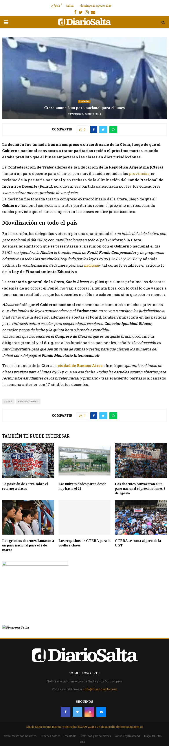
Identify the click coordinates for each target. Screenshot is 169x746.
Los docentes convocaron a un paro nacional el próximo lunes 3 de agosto (140, 488)
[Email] (101, 712)
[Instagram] (89, 712)
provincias (138, 173)
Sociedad (84, 101)
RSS (83, 741)
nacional (91, 265)
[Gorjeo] (77, 712)
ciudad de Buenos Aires (80, 365)
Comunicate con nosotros (20, 736)
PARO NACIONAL (28, 401)
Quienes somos (51, 736)
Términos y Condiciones (95, 736)
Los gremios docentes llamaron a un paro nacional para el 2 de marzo (28, 545)
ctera (8, 401)
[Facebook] (65, 712)
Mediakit (70, 736)
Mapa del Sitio (153, 736)
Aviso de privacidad (127, 736)
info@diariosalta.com (100, 689)
